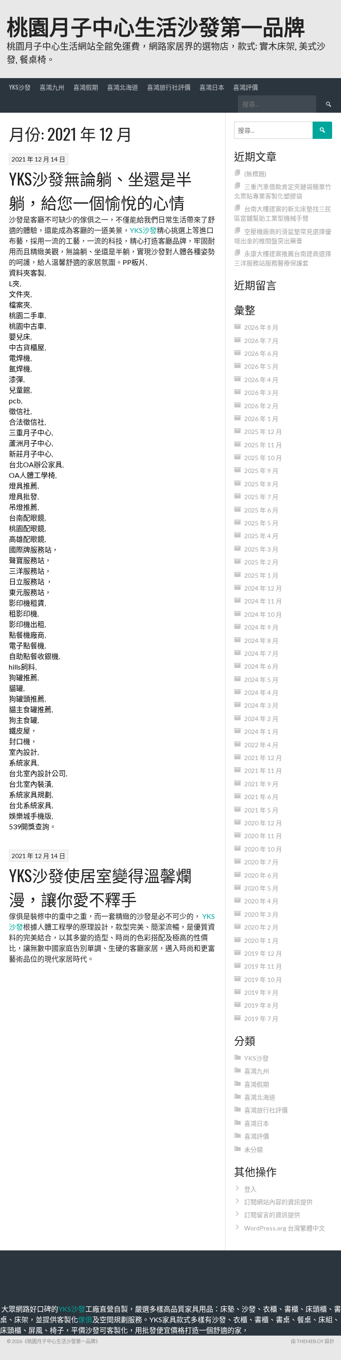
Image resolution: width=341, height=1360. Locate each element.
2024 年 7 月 (261, 653)
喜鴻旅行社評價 (168, 86)
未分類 (253, 1149)
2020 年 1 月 (261, 940)
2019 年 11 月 (263, 966)
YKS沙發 (20, 86)
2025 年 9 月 (261, 470)
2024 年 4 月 (261, 692)
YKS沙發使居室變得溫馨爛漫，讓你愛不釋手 (100, 887)
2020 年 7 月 (261, 862)
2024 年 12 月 (263, 588)
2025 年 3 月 (261, 549)
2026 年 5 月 (261, 366)
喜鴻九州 (52, 86)
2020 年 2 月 (261, 927)
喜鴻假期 (85, 86)
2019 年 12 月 (263, 953)
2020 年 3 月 (261, 914)
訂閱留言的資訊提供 (272, 1214)
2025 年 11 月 (263, 445)
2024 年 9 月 (261, 627)
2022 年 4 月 (261, 745)
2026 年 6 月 (261, 353)
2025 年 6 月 (261, 510)
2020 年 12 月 (263, 823)
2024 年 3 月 (261, 705)
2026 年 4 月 (261, 379)
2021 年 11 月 (263, 770)
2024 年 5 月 (261, 679)
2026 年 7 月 (261, 340)
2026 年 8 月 (261, 327)
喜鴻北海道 (122, 86)
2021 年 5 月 (261, 810)
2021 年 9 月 (261, 784)
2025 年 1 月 (261, 575)
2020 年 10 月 (263, 849)
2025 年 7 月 (261, 497)
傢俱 (85, 1319)
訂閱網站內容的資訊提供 (278, 1202)
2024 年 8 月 (261, 640)
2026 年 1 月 (261, 418)
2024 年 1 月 (261, 731)
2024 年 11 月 (263, 601)
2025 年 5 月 (261, 523)
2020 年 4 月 (261, 901)
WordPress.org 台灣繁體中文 (284, 1228)
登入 (250, 1189)
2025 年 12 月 (263, 431)
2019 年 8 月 (261, 1005)
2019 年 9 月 (261, 992)
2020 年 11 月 (263, 836)
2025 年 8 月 (261, 484)
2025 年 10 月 (263, 457)
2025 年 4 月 (261, 536)
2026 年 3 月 (261, 392)
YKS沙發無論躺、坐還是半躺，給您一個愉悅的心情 (100, 190)
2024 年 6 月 (261, 666)
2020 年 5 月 (261, 888)
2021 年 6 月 (261, 796)
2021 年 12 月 (263, 757)
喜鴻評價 (245, 86)
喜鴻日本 (211, 86)
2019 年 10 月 (263, 979)
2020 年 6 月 (261, 875)
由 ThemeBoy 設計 (312, 1341)
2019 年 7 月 (261, 1018)
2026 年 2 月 (261, 406)
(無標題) (255, 173)
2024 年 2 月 (261, 718)
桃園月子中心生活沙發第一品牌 (156, 25)
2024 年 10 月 (263, 614)
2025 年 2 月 (261, 562)
